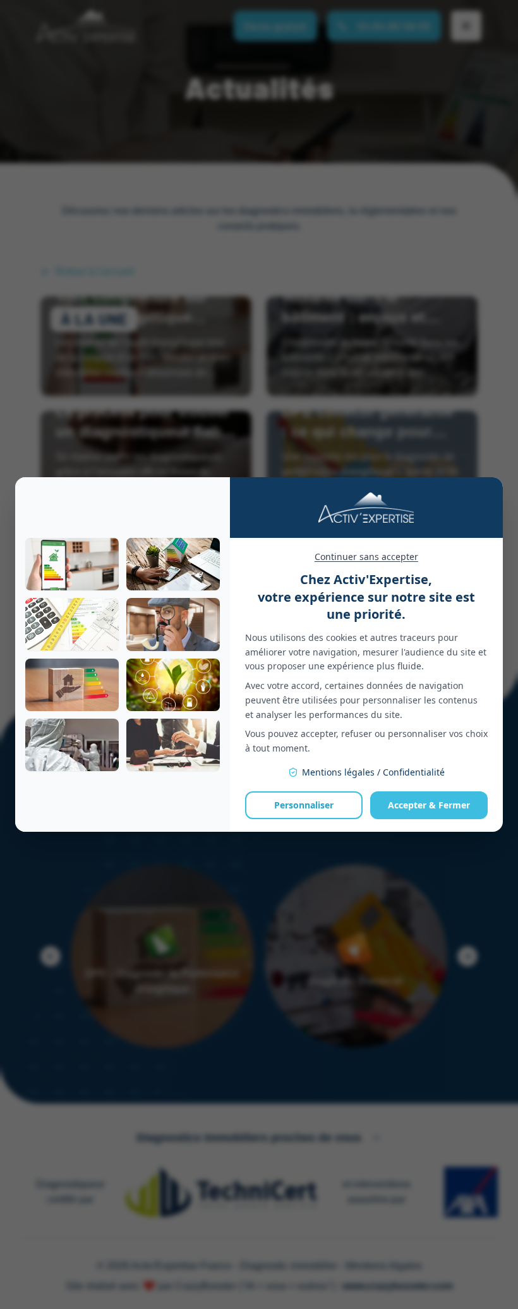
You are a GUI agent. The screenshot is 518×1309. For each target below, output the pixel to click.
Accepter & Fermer (429, 805)
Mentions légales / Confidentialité (373, 772)
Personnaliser (304, 805)
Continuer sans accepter (366, 557)
